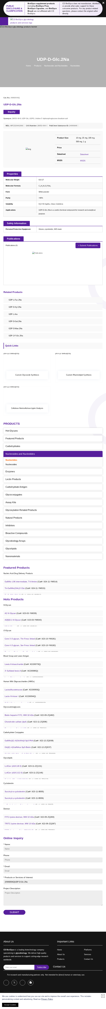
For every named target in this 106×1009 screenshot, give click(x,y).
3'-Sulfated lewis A (21, 668)
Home (28, 66)
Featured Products (15, 438)
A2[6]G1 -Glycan (23, 617)
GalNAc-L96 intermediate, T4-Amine (31, 579)
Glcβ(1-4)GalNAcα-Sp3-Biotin (28, 744)
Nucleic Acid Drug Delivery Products (18, 573)
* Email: (6, 866)
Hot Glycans (12, 431)
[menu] (4, 21)
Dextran (6, 809)
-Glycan (7, 605)
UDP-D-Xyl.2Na (15, 307)
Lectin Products (13, 479)
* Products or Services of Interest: (18, 877)
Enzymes (10, 471)
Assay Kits (11, 502)
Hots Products (13, 599)
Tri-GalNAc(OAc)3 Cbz (25, 585)
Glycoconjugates (14, 494)
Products (37, 66)
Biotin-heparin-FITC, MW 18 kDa (29, 712)
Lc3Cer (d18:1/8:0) (23, 763)
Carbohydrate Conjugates (13, 732)
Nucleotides (75, 66)
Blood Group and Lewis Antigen (16, 656)
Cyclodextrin (8, 783)
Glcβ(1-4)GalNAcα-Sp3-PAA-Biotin (30, 751)
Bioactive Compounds (16, 533)
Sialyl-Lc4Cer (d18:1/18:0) (26, 776)
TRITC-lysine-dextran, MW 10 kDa (30, 821)
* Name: (7, 844)
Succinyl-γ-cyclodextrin (24, 795)
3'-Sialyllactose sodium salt (25, 700)
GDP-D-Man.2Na (15, 328)
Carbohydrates (13, 446)
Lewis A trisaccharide (23, 661)
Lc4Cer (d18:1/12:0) (24, 770)
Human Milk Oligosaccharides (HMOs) (19, 681)
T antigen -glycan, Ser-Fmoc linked (31, 649)
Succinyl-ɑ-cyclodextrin (24, 789)
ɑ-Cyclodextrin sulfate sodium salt (29, 802)
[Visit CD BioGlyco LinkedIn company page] (22, 982)
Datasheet (84, 154)
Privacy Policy (47, 999)
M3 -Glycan (21, 624)
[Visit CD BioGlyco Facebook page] (6, 982)
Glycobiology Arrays (15, 541)
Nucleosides (11, 464)
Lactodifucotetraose (22, 687)
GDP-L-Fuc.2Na (15, 300)
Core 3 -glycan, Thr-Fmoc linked (30, 636)
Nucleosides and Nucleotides (56, 66)
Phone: (6, 855)
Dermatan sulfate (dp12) (26, 725)
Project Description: (12, 888)
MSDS (83, 161)
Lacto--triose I (20, 693)
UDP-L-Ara (13, 314)
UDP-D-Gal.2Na (15, 321)
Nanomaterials (13, 556)
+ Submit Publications (88, 245)
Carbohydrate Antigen (16, 487)
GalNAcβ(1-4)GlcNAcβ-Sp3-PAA (29, 738)
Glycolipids (11, 548)
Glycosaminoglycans (11, 707)
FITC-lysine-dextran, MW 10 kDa (29, 814)
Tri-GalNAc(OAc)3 (23, 592)
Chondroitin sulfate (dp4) (26, 719)
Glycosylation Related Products (21, 510)
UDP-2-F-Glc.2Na (16, 336)
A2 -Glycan (21, 610)
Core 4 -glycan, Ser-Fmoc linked (30, 642)
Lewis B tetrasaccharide (24, 675)
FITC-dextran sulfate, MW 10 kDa (30, 827)
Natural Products (14, 518)
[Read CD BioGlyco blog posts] (30, 982)
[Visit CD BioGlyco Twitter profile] (14, 982)
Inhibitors (10, 525)
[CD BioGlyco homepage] (25, 21)
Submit (14, 912)
